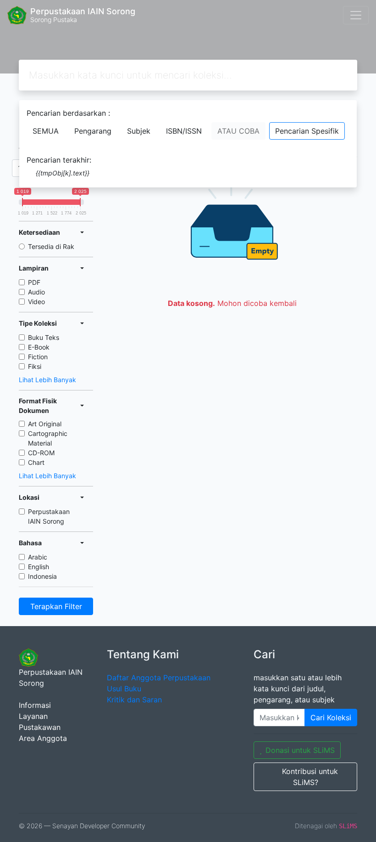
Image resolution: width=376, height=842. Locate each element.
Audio (36, 292)
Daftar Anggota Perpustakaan (158, 677)
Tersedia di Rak (51, 246)
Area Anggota (43, 738)
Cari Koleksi (330, 717)
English (38, 567)
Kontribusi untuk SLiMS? (310, 777)
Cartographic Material (47, 438)
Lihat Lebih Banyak (47, 380)
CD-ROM (41, 453)
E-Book (39, 347)
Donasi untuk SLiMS (300, 750)
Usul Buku (124, 688)
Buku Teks (43, 337)
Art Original (44, 424)
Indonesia (42, 576)
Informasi (35, 705)
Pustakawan (40, 727)
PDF (34, 282)
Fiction (38, 357)
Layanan (33, 716)
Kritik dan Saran (134, 699)
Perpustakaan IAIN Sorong (49, 516)
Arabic (37, 557)
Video (36, 301)
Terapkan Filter (56, 606)
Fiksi (34, 366)
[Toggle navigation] (356, 15)
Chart (36, 462)
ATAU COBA (238, 131)
